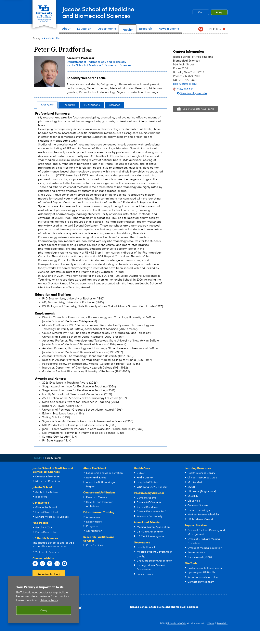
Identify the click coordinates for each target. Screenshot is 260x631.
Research (69, 105)
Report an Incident (49, 574)
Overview (47, 105)
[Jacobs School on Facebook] (35, 563)
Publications (92, 105)
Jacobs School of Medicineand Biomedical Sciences (98, 12)
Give (200, 12)
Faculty (36, 38)
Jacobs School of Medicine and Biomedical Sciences (164, 607)
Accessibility (222, 623)
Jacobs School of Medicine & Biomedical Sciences (99, 65)
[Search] (200, 29)
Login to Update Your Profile (198, 109)
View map (183, 89)
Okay (43, 610)
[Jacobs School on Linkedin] (57, 563)
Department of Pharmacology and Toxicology (96, 62)
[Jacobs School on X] (49, 563)
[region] (43, 599)
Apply (219, 12)
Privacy (210, 623)
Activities (114, 105)
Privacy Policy (49, 600)
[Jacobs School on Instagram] (42, 563)
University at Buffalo (176, 623)
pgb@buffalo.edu (185, 83)
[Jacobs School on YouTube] (64, 563)
